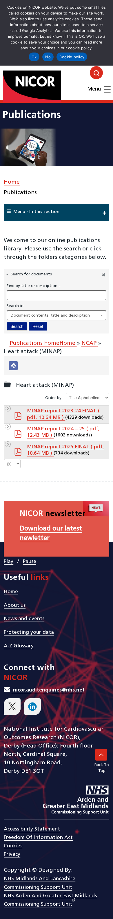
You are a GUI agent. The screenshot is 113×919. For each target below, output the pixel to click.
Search (16, 326)
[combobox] (56, 315)
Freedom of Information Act (38, 837)
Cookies (13, 846)
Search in (15, 306)
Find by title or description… (34, 286)
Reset (37, 326)
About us (14, 605)
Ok (34, 57)
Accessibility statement (32, 829)
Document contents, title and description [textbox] (50, 315)
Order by (53, 398)
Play (8, 561)
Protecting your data (29, 632)
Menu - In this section (36, 212)
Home (12, 182)
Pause (29, 561)
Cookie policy (71, 57)
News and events (24, 618)
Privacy (12, 854)
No (48, 57)
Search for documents (31, 274)
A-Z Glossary (19, 646)
